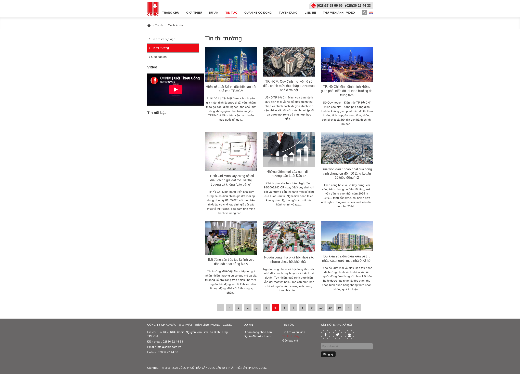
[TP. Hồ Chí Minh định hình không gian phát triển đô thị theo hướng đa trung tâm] (347, 64)
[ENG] (371, 12)
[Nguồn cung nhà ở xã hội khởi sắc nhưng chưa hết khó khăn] (289, 236)
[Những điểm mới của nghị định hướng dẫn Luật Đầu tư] (289, 149)
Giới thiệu (194, 12)
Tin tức (231, 12)
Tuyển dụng (288, 12)
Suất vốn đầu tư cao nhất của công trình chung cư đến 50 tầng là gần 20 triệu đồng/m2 (347, 173)
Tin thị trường (159, 48)
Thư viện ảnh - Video (339, 12)
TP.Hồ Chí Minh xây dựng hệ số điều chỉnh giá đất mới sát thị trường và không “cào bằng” (231, 180)
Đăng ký (328, 354)
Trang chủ (170, 12)
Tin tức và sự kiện (162, 39)
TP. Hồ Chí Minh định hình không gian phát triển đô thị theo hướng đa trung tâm (347, 91)
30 (339, 307)
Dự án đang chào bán (258, 332)
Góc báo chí (158, 56)
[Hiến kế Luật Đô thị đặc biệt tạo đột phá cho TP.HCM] (231, 64)
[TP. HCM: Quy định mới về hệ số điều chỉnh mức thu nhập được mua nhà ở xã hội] (289, 62)
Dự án (213, 12)
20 (330, 307)
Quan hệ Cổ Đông (258, 12)
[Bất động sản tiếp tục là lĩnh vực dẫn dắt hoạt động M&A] (231, 238)
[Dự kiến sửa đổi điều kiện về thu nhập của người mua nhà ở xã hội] (347, 236)
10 (321, 307)
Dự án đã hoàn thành (257, 336)
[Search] (364, 12)
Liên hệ (310, 12)
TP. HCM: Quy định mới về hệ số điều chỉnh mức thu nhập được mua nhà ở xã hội (289, 86)
